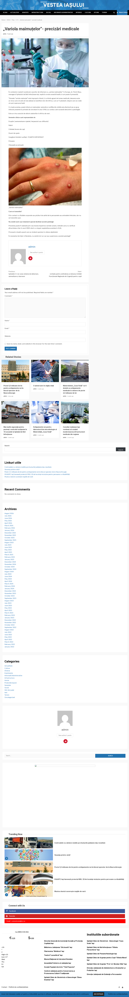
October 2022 (10, 625)
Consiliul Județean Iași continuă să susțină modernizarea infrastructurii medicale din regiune (75, 412)
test (6, 692)
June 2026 (8, 518)
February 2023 (10, 615)
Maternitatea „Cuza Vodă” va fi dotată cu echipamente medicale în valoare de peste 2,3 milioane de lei (75, 371)
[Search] (114, 13)
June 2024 (8, 576)
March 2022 (9, 642)
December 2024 (10, 562)
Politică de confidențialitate (18, 987)
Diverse (7, 671)
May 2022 (8, 637)
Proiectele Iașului (11, 683)
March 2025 (9, 554)
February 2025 (10, 557)
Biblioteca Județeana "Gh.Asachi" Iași (58, 947)
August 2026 (9, 513)
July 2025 (8, 545)
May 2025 (8, 550)
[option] (65, 843)
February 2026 (10, 528)
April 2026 (8, 523)
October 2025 (10, 538)
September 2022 (10, 627)
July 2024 (8, 574)
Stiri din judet (9, 690)
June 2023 (8, 605)
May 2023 (8, 608)
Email (7, 328)
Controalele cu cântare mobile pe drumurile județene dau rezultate (28, 467)
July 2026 (8, 516)
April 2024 (8, 581)
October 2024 (10, 567)
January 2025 (9, 559)
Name (7, 320)
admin (5, 34)
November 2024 (10, 564)
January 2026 (9, 530)
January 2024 (9, 588)
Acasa (5, 12)
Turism (104, 12)
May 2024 (8, 579)
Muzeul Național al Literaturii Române (58, 959)
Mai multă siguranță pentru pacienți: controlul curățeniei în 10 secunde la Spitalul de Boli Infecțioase (15, 412)
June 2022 (8, 634)
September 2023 (10, 598)
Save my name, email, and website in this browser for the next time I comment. (34, 344)
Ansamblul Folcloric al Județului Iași (57, 963)
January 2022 (9, 647)
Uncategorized (10, 697)
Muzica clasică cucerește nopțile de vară (19, 477)
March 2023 (9, 613)
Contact (4, 987)
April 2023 (8, 610)
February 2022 (10, 644)
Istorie (96, 12)
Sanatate (25, 12)
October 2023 (10, 596)
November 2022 (10, 622)
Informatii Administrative (63, 12)
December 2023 (10, 591)
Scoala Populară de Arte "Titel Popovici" (59, 967)
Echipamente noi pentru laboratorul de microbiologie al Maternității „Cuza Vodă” (45, 412)
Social (48, 12)
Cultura (88, 12)
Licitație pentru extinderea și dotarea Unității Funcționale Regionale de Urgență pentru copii (65, 274)
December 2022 (10, 620)
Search (7, 445)
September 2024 (10, 569)
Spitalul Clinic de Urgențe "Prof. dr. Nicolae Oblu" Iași (107, 964)
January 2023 (9, 618)
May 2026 (8, 521)
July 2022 (8, 632)
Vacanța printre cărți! (12, 469)
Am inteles (98, 994)
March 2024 (9, 584)
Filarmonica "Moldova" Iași (54, 951)
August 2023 (9, 601)
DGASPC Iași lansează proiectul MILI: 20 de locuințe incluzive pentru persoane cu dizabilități (37, 474)
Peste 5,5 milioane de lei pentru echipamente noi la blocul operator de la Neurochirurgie (15, 371)
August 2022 (9, 630)
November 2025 (10, 535)
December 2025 (10, 533)
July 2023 (8, 603)
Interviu (79, 12)
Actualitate (14, 12)
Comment (9, 296)
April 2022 (8, 639)
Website (7, 336)
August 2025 (9, 542)
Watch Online (123, 12)
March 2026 (9, 525)
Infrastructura (37, 12)
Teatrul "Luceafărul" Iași (53, 955)
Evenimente (9, 673)
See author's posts (36, 252)
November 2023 (10, 593)
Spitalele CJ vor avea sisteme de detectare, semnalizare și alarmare (24, 274)
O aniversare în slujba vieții (45, 371)
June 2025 (8, 547)
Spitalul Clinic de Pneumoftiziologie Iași (102, 954)
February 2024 (10, 586)
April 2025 (8, 552)
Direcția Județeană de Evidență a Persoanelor (104, 974)
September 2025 (10, 540)
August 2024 (9, 571)
